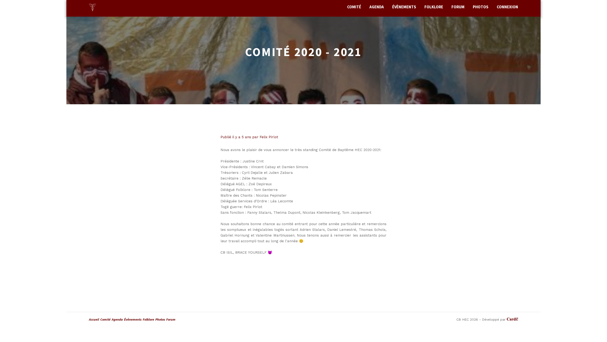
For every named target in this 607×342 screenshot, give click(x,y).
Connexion (507, 7)
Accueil (94, 319)
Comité (354, 7)
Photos (480, 7)
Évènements (404, 7)
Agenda (376, 7)
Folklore (433, 7)
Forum (457, 7)
